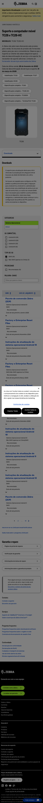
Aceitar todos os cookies (30, 411)
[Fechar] (38, 388)
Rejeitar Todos (13, 411)
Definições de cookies (21, 404)
